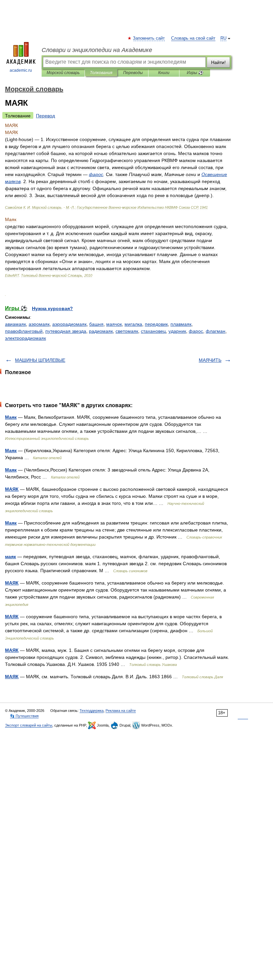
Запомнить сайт (149, 38)
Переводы (133, 72)
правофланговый (24, 331)
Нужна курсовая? (52, 308)
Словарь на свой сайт (193, 38)
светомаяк (127, 331)
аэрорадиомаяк (69, 324)
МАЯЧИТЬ (210, 360)
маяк (10, 556)
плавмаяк (180, 324)
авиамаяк (15, 324)
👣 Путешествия (24, 716)
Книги (163, 72)
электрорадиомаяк (25, 338)
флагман (215, 331)
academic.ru (21, 70)
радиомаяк (101, 331)
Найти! (218, 62)
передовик (156, 324)
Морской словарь (63, 72)
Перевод (45, 115)
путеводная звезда (65, 331)
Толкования (101, 72)
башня (96, 324)
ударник (177, 331)
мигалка (133, 324)
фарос (196, 331)
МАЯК (12, 489)
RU (223, 38)
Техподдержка (92, 711)
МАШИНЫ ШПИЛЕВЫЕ (40, 360)
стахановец (153, 331)
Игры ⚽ (195, 72)
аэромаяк (39, 324)
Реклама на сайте (121, 711)
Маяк (11, 417)
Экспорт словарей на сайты (28, 725)
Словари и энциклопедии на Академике (97, 50)
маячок (114, 324)
